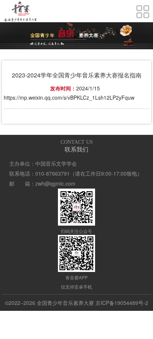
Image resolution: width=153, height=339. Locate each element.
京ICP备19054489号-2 (121, 302)
